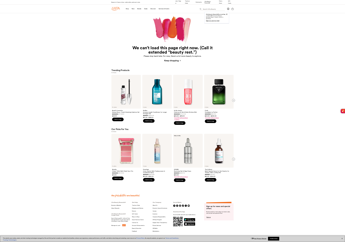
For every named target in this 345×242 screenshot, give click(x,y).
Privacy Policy (140, 238)
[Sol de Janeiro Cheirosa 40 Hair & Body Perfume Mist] (188, 98)
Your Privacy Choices (260, 238)
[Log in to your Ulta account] (228, 8)
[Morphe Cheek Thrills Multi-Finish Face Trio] (126, 155)
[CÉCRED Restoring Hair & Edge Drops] (188, 156)
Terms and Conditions (172, 238)
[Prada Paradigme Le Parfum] (219, 97)
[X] (226, 14)
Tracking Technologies (9, 240)
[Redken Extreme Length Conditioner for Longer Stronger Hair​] (157, 96)
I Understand (274, 238)
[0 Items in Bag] (232, 8)
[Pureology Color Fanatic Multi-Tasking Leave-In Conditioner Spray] (157, 155)
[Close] (342, 239)
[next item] (233, 100)
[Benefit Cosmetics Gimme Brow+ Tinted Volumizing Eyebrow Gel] (126, 96)
